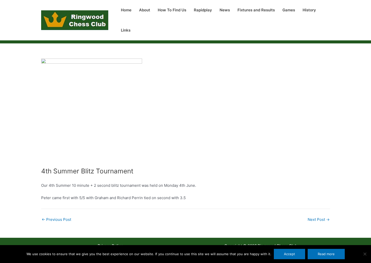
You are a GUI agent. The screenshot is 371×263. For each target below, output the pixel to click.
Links (125, 30)
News (225, 10)
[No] (364, 253)
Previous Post (56, 219)
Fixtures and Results (256, 10)
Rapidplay (203, 10)
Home (126, 10)
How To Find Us (172, 10)
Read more (326, 254)
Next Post (319, 219)
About (144, 10)
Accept (289, 254)
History (309, 10)
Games (288, 10)
